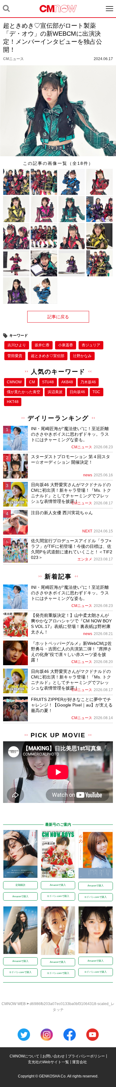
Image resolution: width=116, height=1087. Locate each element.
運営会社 (79, 1062)
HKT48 (13, 402)
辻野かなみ (82, 356)
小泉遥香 (65, 345)
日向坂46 (77, 392)
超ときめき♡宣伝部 (47, 356)
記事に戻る (58, 316)
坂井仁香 (42, 345)
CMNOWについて (24, 1056)
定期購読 (20, 885)
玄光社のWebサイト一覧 (48, 1062)
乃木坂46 (88, 382)
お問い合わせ (53, 1056)
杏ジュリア (91, 345)
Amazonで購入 (20, 896)
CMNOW (14, 382)
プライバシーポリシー (86, 1056)
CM (32, 382)
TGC (96, 392)
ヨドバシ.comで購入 (58, 896)
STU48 (48, 382)
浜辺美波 (55, 392)
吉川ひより (16, 345)
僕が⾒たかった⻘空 (23, 392)
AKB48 (67, 382)
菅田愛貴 (14, 356)
